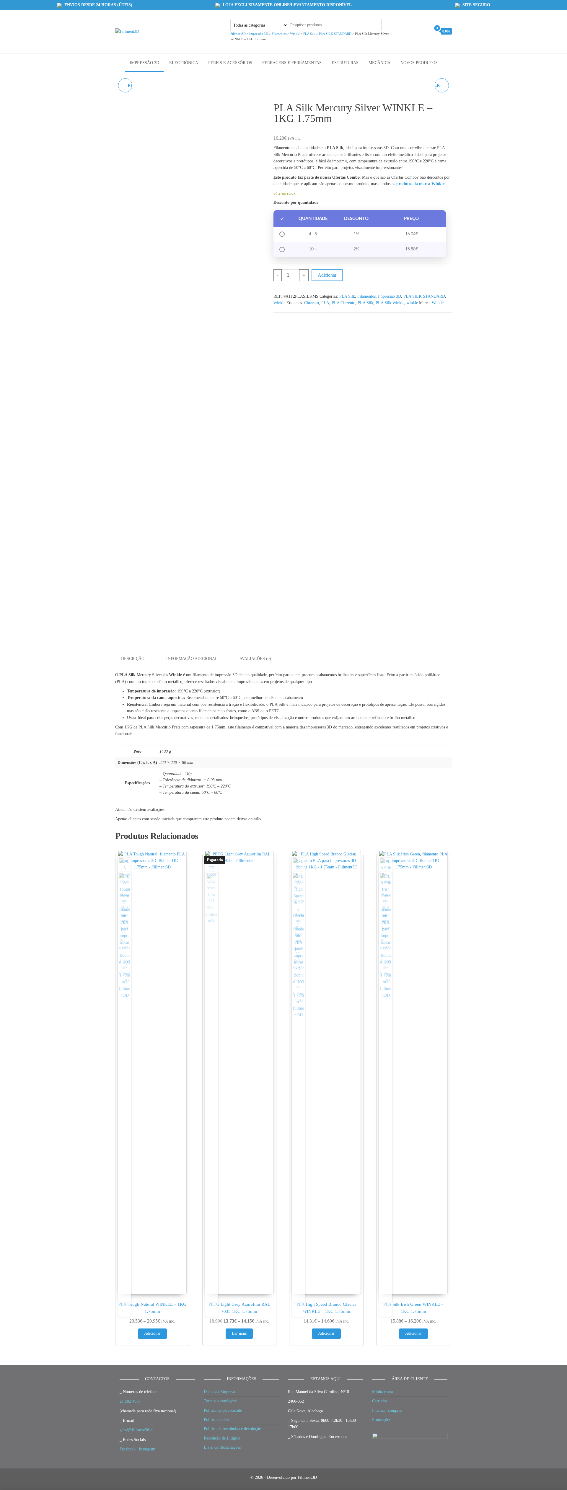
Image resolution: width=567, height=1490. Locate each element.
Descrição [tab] (132, 658)
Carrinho (379, 1401)
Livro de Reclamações (222, 1447)
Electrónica (183, 63)
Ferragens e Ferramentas (292, 63)
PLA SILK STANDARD (424, 296)
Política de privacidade (223, 1410)
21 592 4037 (130, 1401)
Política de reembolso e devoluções (233, 1429)
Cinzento (311, 303)
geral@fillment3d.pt (137, 1430)
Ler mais (239, 1333)
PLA (325, 303)
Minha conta (382, 1392)
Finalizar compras (387, 1410)
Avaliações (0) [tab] (255, 658)
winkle (412, 303)
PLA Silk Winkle (390, 303)
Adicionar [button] (152, 1333)
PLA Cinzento (343, 303)
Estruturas (345, 63)
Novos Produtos (419, 63)
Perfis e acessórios (230, 63)
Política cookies (217, 1419)
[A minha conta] (424, 31)
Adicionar (327, 275)
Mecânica (379, 63)
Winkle (279, 303)
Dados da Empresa (219, 1392)
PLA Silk (347, 296)
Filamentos (366, 296)
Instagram (147, 1449)
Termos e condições (220, 1401)
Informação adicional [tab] (192, 658)
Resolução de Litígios (222, 1438)
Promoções (381, 1419)
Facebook (128, 1449)
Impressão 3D (144, 63)
